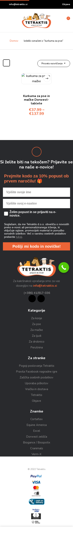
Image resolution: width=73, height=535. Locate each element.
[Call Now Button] (63, 267)
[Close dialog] (71, 252)
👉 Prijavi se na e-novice (55, 290)
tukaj (58, 285)
